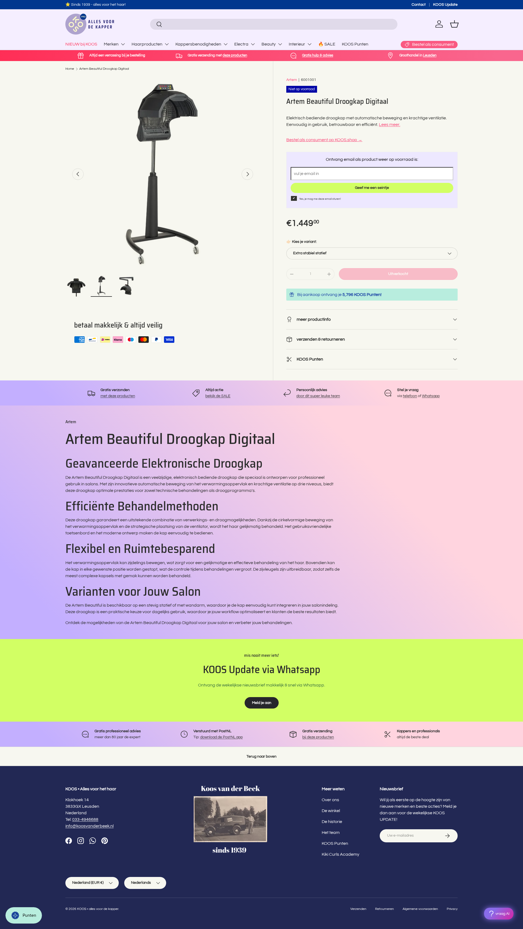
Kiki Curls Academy (340, 854)
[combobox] (273, 24)
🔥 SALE (326, 44)
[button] (454, 24)
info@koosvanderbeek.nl (89, 826)
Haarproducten (147, 44)
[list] (163, 174)
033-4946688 (85, 819)
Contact (419, 4)
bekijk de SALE (217, 396)
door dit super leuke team (318, 396)
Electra (241, 44)
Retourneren (384, 909)
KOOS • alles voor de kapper (97, 909)
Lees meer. (389, 124)
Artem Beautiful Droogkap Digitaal (104, 69)
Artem (291, 80)
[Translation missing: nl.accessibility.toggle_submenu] (123, 44)
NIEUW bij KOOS (81, 44)
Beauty (269, 44)
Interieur (297, 44)
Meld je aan (261, 703)
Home (69, 69)
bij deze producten (318, 737)
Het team (331, 832)
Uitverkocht (398, 274)
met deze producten (118, 396)
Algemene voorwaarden (420, 909)
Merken (111, 44)
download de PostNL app (221, 737)
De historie (332, 821)
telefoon (410, 396)
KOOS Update (445, 4)
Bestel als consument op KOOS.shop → (324, 140)
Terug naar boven (261, 756)
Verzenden (358, 909)
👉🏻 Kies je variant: (301, 242)
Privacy (452, 909)
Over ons (330, 800)
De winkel (331, 811)
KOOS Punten (355, 44)
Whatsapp (431, 396)
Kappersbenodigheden (198, 44)
